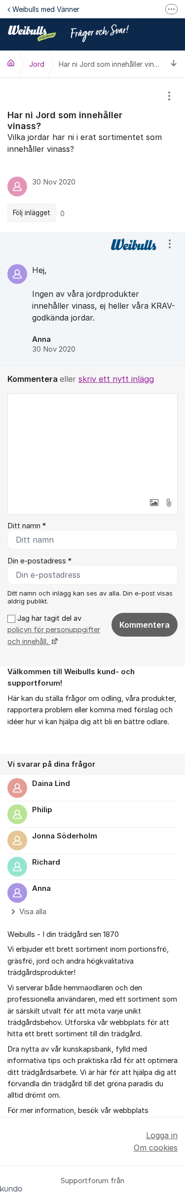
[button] (154, 502)
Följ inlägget (31, 213)
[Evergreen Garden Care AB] (11, 63)
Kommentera (144, 625)
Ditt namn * (26, 525)
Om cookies (156, 1148)
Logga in (162, 1135)
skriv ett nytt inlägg (116, 379)
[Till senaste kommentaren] (174, 64)
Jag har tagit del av (53, 630)
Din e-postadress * (39, 560)
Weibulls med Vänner (45, 9)
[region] (92, 155)
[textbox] (92, 443)
